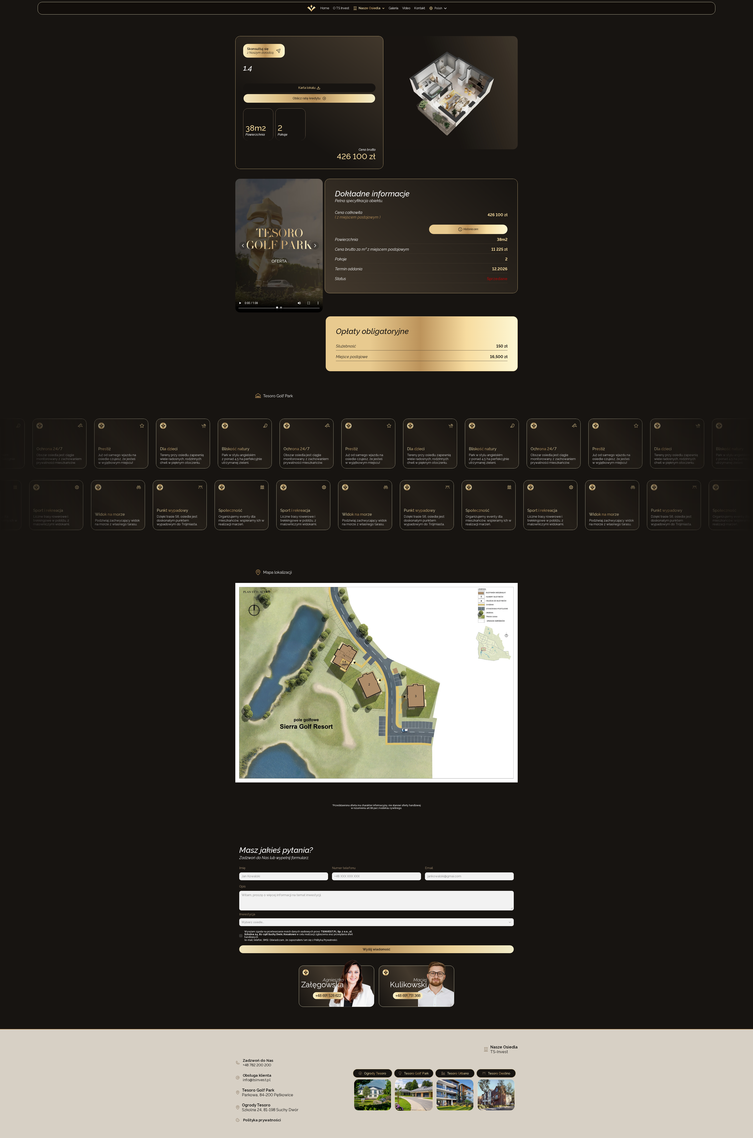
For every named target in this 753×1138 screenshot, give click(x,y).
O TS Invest (341, 8)
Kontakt (419, 8)
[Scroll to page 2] (281, 307)
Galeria (393, 8)
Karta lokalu (307, 88)
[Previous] (243, 246)
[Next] (315, 246)
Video (406, 8)
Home (324, 8)
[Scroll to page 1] (276, 307)
